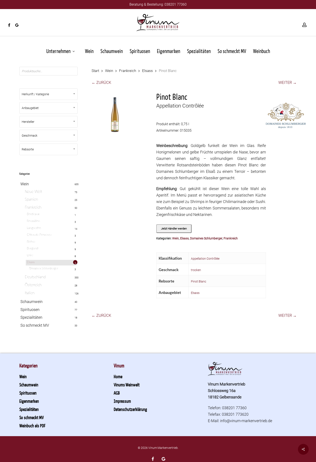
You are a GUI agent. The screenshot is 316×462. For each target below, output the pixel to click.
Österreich (33, 285)
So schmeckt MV (34, 325)
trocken (196, 270)
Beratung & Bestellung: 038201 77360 (158, 4)
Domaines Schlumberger (43, 268)
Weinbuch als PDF (32, 425)
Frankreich (33, 207)
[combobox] (48, 94)
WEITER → (287, 82)
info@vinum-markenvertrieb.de (246, 420)
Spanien (31, 199)
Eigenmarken (29, 401)
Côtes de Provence (39, 234)
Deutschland (35, 277)
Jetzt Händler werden (174, 228)
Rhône (31, 241)
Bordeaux (33, 214)
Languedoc (34, 227)
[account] (304, 25)
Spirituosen (30, 309)
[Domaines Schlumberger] (286, 118)
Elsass (31, 262)
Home (118, 376)
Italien (30, 293)
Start (95, 71)
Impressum (122, 401)
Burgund (32, 248)
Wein (24, 184)
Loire (30, 255)
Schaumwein (31, 301)
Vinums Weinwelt (127, 384)
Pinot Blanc (198, 281)
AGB (117, 393)
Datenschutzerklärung (130, 409)
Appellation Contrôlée (205, 258)
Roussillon (33, 221)
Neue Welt (33, 192)
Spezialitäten (31, 317)
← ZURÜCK (101, 82)
